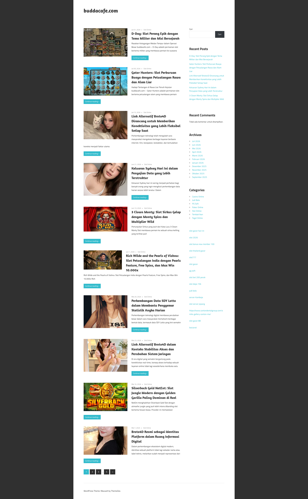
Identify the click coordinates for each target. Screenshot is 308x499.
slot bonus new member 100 (201, 244)
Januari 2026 (198, 162)
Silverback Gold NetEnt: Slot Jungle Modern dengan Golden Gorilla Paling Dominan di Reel (154, 393)
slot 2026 (193, 237)
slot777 (192, 257)
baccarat (193, 327)
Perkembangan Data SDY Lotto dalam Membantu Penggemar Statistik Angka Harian (154, 305)
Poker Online (197, 207)
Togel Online (197, 218)
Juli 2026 (196, 141)
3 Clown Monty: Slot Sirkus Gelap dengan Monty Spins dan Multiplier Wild (156, 217)
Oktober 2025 (198, 173)
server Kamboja (196, 297)
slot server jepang (197, 304)
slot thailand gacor (197, 250)
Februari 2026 (198, 159)
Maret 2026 (197, 155)
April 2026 (196, 152)
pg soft (192, 270)
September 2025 (199, 177)
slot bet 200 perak (197, 277)
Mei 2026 (196, 148)
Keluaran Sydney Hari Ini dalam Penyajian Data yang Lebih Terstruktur (155, 173)
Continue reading (139, 57)
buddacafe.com (101, 10)
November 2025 (199, 169)
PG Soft (195, 203)
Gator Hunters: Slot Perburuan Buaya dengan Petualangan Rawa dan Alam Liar (156, 77)
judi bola (193, 290)
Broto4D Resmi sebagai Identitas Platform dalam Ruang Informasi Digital (155, 436)
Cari (191, 29)
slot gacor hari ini (196, 230)
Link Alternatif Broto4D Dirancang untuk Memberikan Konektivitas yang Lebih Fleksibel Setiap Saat (206, 79)
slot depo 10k (195, 284)
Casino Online (198, 196)
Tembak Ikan (197, 214)
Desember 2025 (199, 166)
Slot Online (147, 29)
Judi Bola (196, 200)
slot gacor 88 (195, 320)
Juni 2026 (196, 144)
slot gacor (193, 264)
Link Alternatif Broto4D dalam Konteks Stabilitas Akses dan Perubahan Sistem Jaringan (154, 349)
